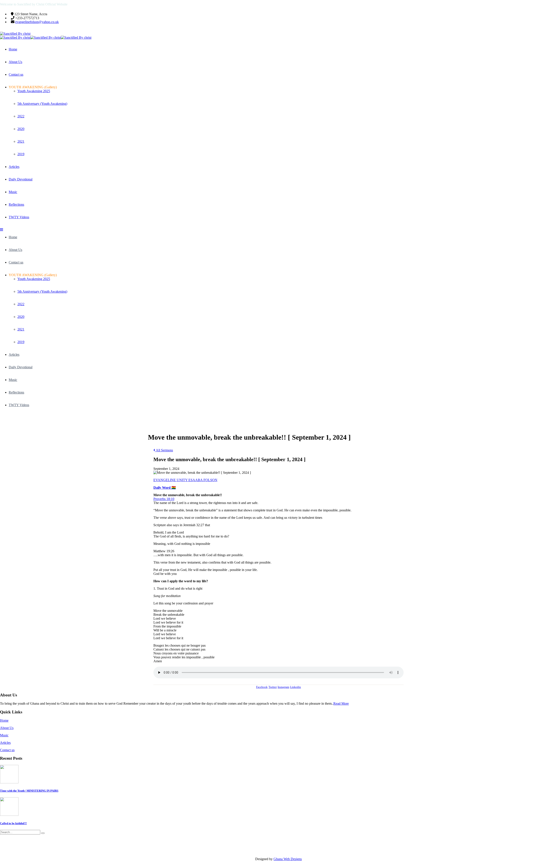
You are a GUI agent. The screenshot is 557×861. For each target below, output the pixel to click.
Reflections (16, 204)
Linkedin (295, 687)
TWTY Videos (19, 217)
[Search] (43, 833)
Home (13, 49)
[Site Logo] (15, 33)
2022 (20, 116)
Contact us (16, 74)
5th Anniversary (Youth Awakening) (42, 103)
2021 (20, 141)
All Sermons (164, 450)
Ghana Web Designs (287, 859)
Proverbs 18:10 (163, 499)
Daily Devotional (20, 179)
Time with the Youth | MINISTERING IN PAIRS (29, 790)
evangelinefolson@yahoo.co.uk (37, 22)
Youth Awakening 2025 (33, 91)
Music (13, 192)
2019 (20, 154)
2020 (20, 129)
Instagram (283, 687)
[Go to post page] (9, 782)
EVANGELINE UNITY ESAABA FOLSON (185, 480)
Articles (14, 167)
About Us (15, 62)
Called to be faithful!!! (13, 823)
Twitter (272, 687)
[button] (1, 230)
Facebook (262, 687)
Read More (341, 703)
